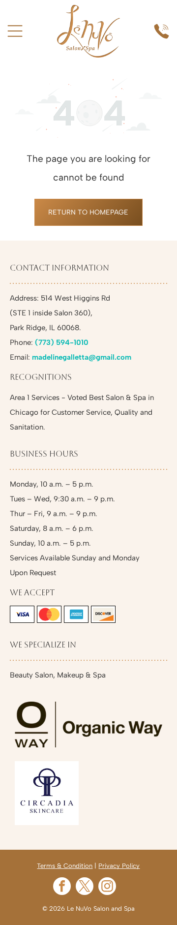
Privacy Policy (119, 865)
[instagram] (107, 887)
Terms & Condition (64, 865)
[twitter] (84, 887)
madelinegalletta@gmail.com (81, 357)
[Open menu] (15, 31)
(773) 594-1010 (61, 342)
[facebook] (62, 887)
